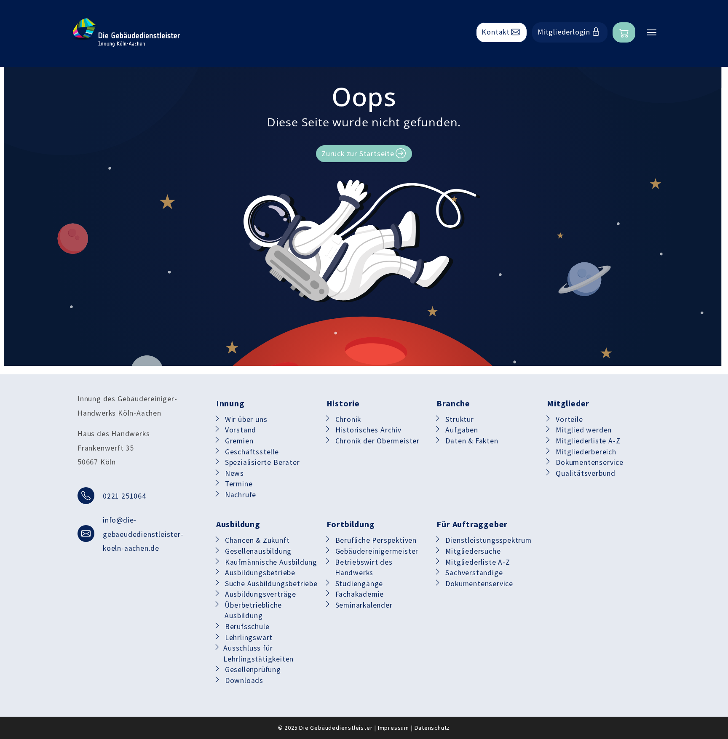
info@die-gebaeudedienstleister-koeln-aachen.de (143, 534)
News (234, 473)
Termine (239, 483)
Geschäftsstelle (252, 451)
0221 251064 (124, 496)
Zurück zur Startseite (357, 153)
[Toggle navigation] (652, 32)
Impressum (393, 727)
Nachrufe (240, 494)
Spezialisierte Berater (262, 462)
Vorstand (240, 430)
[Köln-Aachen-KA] (126, 32)
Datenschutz (432, 727)
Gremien (239, 441)
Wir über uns (246, 419)
